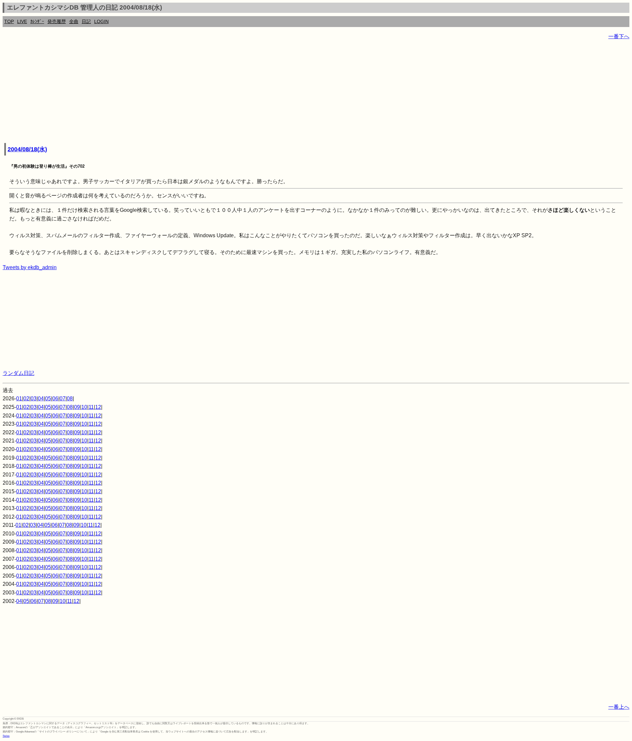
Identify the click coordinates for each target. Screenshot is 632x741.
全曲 (73, 21)
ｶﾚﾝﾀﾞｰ (37, 21)
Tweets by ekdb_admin (30, 267)
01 (19, 398)
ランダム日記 (18, 373)
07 (63, 398)
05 (48, 398)
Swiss (6, 735)
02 (26, 398)
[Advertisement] (200, 92)
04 (41, 398)
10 (84, 407)
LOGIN (101, 21)
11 (91, 407)
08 (70, 398)
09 (77, 407)
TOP (9, 21)
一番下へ (618, 36)
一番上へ (618, 707)
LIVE (22, 21)
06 (55, 398)
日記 (86, 21)
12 (98, 407)
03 (34, 398)
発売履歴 (56, 21)
